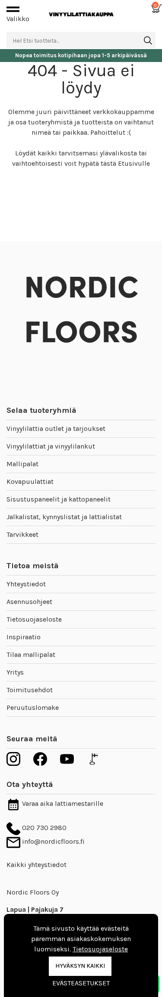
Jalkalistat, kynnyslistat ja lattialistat (64, 517)
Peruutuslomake (32, 707)
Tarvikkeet (22, 534)
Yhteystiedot (26, 584)
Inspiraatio (23, 637)
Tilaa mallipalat (30, 654)
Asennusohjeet (29, 602)
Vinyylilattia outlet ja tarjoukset (55, 428)
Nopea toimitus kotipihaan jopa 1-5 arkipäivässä (81, 55)
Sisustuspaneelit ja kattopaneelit (58, 499)
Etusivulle (134, 163)
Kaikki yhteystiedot (36, 865)
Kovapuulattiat (30, 481)
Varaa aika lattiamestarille (61, 803)
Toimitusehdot (29, 690)
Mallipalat (22, 464)
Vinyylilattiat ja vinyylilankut (50, 446)
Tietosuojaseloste (34, 619)
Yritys (15, 672)
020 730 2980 (43, 828)
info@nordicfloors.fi (52, 841)
